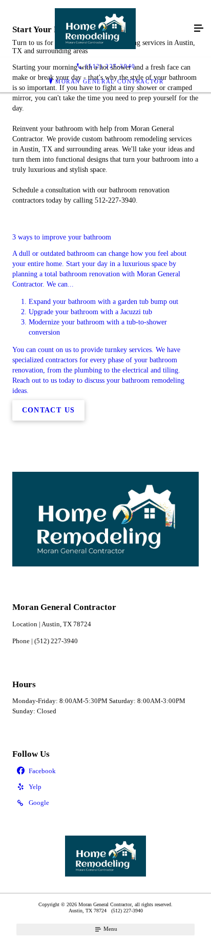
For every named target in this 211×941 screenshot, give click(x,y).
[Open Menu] (198, 28)
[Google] (105, 803)
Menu (109, 929)
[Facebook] (105, 771)
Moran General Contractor (109, 81)
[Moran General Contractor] (95, 28)
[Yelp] (105, 787)
